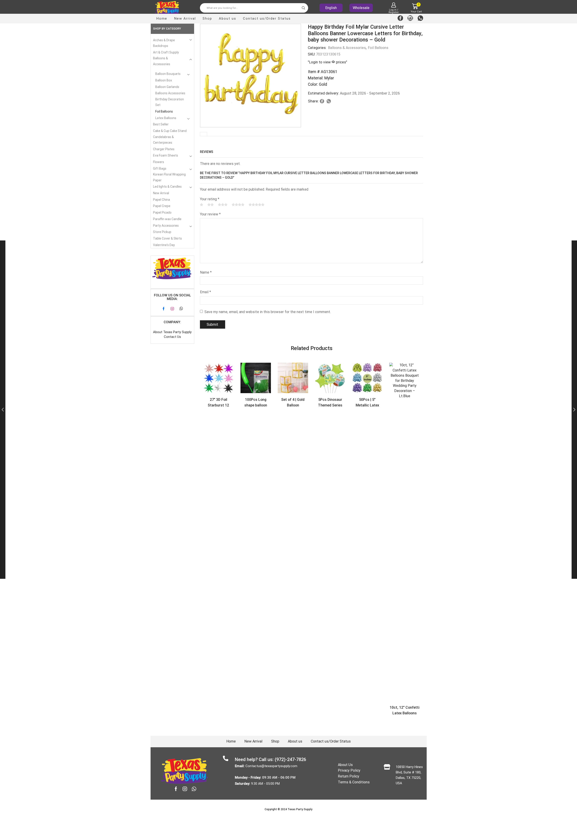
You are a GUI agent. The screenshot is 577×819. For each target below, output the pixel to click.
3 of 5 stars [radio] (222, 204)
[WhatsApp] (420, 18)
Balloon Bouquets (168, 74)
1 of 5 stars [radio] (201, 204)
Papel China (161, 199)
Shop (207, 18)
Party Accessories (166, 225)
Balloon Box (163, 80)
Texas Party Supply (300, 809)
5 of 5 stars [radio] (256, 204)
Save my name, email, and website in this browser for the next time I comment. (267, 312)
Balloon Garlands (167, 87)
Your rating (209, 199)
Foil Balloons (378, 48)
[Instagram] (410, 18)
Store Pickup (162, 232)
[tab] (203, 134)
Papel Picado (162, 212)
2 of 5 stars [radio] (210, 204)
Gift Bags (159, 168)
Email (205, 292)
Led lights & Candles (167, 186)
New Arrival (185, 18)
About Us (345, 765)
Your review (210, 214)
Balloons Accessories (170, 93)
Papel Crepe (161, 206)
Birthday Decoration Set (169, 102)
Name (206, 272)
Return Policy (348, 776)
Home (161, 18)
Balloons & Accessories (347, 48)
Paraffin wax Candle (167, 219)
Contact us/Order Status (267, 18)
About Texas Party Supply (172, 332)
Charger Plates (163, 149)
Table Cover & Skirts (167, 238)
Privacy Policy (349, 770)
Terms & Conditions (354, 782)
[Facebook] (400, 18)
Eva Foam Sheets (165, 155)
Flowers (158, 162)
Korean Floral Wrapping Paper (169, 177)
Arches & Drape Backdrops (164, 43)
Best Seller (161, 124)
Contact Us (172, 337)
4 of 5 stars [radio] (238, 204)
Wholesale (361, 8)
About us (227, 18)
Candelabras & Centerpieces (163, 139)
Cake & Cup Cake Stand (170, 131)
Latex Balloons (165, 118)
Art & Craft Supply (166, 52)
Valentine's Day (164, 245)
